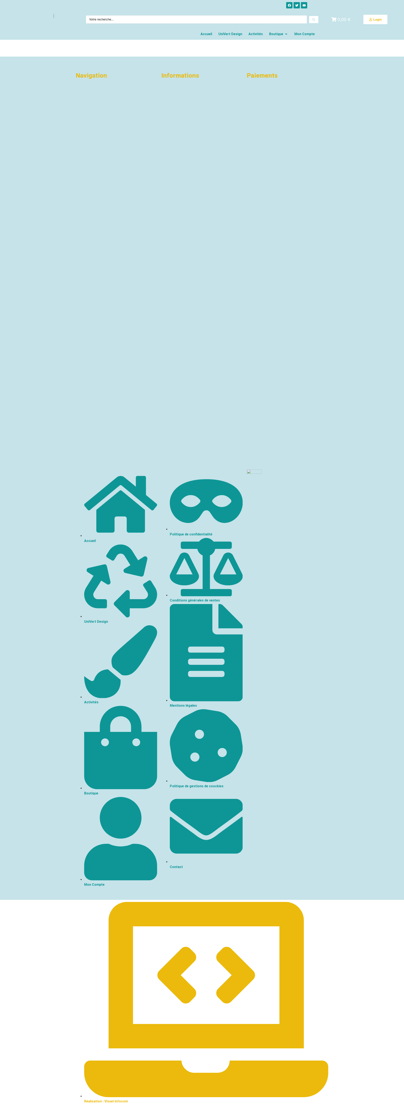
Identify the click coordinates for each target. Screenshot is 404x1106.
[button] (278, 34)
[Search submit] (313, 19)
